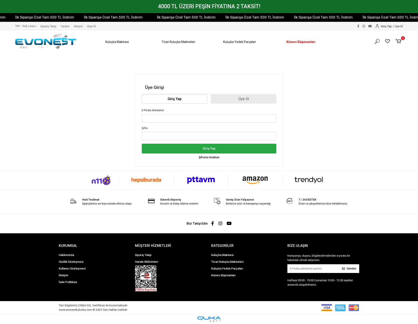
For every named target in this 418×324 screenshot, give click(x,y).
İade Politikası (68, 282)
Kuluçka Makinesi (222, 255)
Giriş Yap (209, 148)
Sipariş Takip (48, 26)
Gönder (351, 268)
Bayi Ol (91, 26)
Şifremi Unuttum (209, 157)
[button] (117, 42)
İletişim (78, 26)
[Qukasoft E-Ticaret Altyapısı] (209, 319)
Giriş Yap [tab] (175, 99)
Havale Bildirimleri (146, 261)
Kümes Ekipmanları (223, 275)
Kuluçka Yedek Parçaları (227, 268)
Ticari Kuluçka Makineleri (227, 261)
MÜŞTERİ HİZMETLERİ (153, 246)
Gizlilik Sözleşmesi (71, 261)
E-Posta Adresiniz (153, 110)
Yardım (65, 26)
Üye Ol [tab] (243, 99)
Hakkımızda (66, 255)
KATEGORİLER (222, 246)
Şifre (145, 128)
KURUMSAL (68, 246)
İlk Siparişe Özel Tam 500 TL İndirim (38, 17)
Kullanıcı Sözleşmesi (72, 268)
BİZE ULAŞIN (297, 246)
